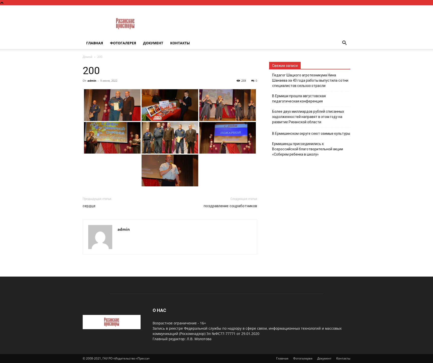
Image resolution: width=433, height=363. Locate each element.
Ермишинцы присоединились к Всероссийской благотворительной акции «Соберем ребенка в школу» (307, 149)
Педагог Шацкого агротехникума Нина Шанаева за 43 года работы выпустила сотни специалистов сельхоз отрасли (310, 80)
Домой (87, 57)
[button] (344, 43)
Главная (94, 43)
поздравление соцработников (230, 206)
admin (91, 80)
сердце (89, 206)
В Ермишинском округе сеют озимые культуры (311, 134)
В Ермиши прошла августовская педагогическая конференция (299, 98)
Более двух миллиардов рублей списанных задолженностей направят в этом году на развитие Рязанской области (308, 116)
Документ (153, 43)
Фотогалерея (123, 43)
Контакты (180, 43)
